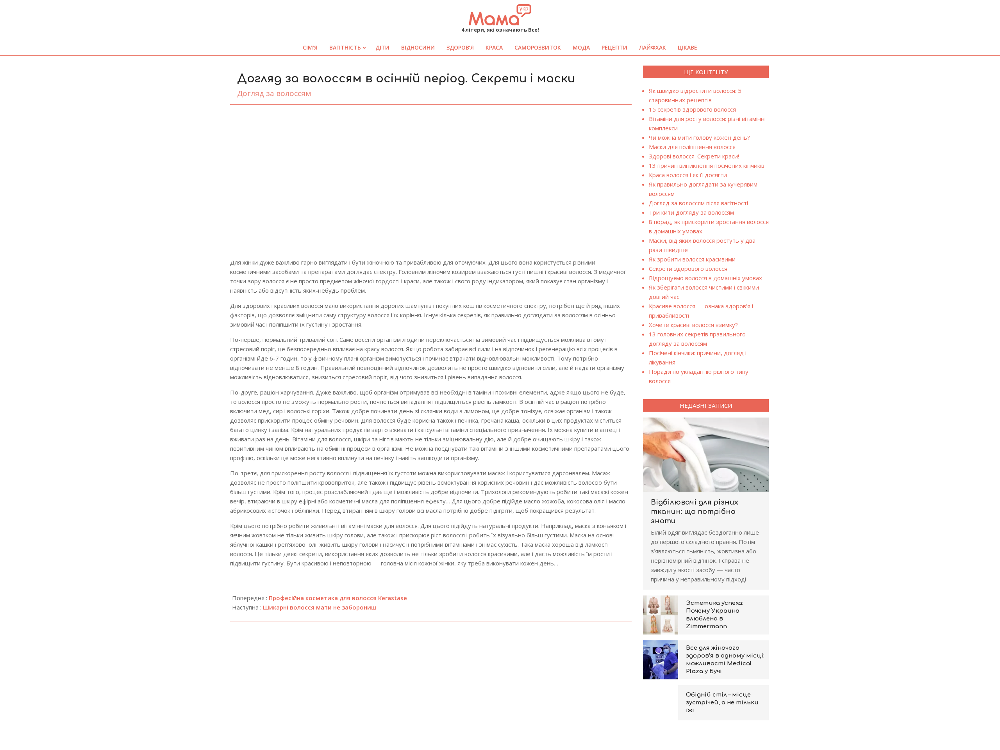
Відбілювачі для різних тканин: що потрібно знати (694, 511)
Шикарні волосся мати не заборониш (320, 607)
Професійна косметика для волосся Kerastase (338, 598)
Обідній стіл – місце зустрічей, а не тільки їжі (722, 702)
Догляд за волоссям (274, 93)
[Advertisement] (431, 169)
